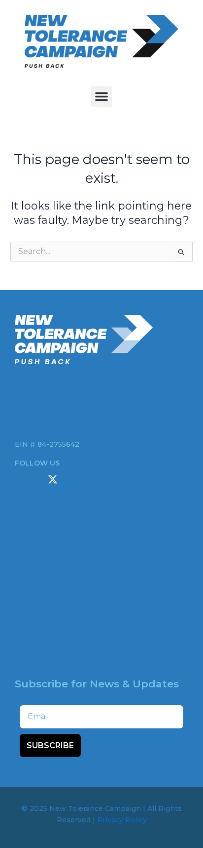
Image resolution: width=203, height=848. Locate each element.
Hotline (101, 640)
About (102, 550)
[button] (101, 96)
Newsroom (101, 618)
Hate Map (101, 595)
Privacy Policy (122, 819)
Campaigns (101, 572)
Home (101, 527)
